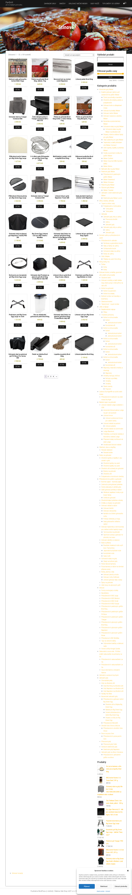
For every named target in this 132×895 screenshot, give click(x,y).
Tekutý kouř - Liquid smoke (110, 304)
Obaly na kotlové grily (110, 561)
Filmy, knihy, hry (104, 262)
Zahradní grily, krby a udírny (112, 217)
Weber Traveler (108, 190)
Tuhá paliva (109, 209)
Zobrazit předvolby (121, 886)
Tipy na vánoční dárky (108, 641)
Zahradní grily (50, 4)
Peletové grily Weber (108, 172)
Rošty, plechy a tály (107, 572)
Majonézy (108, 373)
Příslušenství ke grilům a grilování (110, 479)
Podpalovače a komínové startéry (112, 476)
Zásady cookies (100, 891)
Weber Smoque (108, 182)
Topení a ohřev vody (108, 203)
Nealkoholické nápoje (108, 309)
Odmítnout (103, 886)
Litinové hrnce (108, 415)
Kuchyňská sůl (110, 325)
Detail (17, 90)
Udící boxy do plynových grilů (110, 585)
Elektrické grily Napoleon (111, 749)
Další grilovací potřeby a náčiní (111, 490)
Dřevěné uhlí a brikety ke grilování (112, 468)
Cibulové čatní (106, 278)
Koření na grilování (107, 288)
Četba (103, 264)
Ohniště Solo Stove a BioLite (110, 726)
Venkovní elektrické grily (109, 747)
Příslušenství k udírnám (109, 241)
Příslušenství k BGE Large (109, 596)
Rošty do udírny (108, 254)
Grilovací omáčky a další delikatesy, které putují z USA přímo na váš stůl (112, 283)
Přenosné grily (106, 741)
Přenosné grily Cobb (110, 744)
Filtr (110, 77)
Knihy (105, 267)
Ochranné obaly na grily (109, 559)
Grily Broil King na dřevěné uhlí (113, 686)
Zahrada (104, 214)
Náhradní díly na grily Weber (110, 169)
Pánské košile (108, 453)
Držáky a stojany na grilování (110, 503)
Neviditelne (105, 593)
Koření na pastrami (109, 291)
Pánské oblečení (106, 450)
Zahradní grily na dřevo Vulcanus (112, 752)
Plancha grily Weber (107, 185)
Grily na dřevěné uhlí (108, 683)
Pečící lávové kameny (108, 564)
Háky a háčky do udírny (111, 246)
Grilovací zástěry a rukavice (110, 540)
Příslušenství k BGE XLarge (110, 604)
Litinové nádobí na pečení (111, 423)
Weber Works (107, 166)
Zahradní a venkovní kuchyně (108, 675)
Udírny (107, 222)
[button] (128, 871)
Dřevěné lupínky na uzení (111, 463)
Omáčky (62, 4)
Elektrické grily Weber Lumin (112, 198)
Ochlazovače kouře (109, 248)
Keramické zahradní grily (109, 696)
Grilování (107, 891)
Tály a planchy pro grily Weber (113, 140)
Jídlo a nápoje (103, 307)
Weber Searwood (109, 180)
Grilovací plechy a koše (111, 575)
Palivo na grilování (105, 455)
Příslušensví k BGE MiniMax (110, 638)
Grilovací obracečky (109, 511)
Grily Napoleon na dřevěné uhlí (113, 688)
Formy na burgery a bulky (109, 590)
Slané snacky (107, 386)
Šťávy (105, 312)
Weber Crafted (108, 158)
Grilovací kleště (108, 508)
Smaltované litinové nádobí (112, 445)
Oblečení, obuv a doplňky (107, 447)
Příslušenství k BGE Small (109, 601)
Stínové (101, 588)
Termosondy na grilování (111, 532)
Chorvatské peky (106, 680)
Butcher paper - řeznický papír (111, 482)
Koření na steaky (108, 294)
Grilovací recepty (17, 873)
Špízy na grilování (107, 582)
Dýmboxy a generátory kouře (113, 243)
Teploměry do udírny (111, 4)
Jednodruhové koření (114, 323)
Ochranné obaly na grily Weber (113, 126)
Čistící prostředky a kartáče (112, 97)
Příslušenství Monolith (110, 723)
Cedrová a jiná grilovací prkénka (111, 484)
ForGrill (9, 2)
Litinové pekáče (110, 426)
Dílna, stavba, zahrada (106, 201)
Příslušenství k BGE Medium (110, 598)
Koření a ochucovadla (110, 317)
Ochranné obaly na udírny (111, 251)
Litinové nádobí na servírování (113, 429)
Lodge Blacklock (108, 431)
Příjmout (87, 886)
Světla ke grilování (109, 498)
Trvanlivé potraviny (107, 315)
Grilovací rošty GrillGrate (111, 577)
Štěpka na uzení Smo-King (112, 259)
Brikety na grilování (109, 471)
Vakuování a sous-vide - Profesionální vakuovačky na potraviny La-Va (110, 654)
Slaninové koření (106, 302)
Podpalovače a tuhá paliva (112, 206)
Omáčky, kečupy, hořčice (111, 376)
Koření (107, 320)
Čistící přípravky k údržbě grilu (111, 487)
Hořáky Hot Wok (106, 694)
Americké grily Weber (106, 89)
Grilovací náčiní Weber (78, 4)
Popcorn (108, 389)
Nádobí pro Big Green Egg (113, 710)
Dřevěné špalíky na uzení (111, 466)
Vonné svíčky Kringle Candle (110, 649)
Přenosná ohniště (111, 219)
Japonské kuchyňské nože (112, 551)
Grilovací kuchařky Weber (111, 111)
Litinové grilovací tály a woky (112, 580)
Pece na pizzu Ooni (107, 733)
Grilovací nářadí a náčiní (109, 506)
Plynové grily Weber (107, 187)
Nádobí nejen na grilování (107, 402)
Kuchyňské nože (108, 553)
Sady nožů (95, 4)
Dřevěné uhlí (107, 474)
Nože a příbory (106, 543)
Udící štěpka (105, 256)
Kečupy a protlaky (111, 378)
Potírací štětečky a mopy (111, 519)
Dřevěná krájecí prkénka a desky (112, 500)
